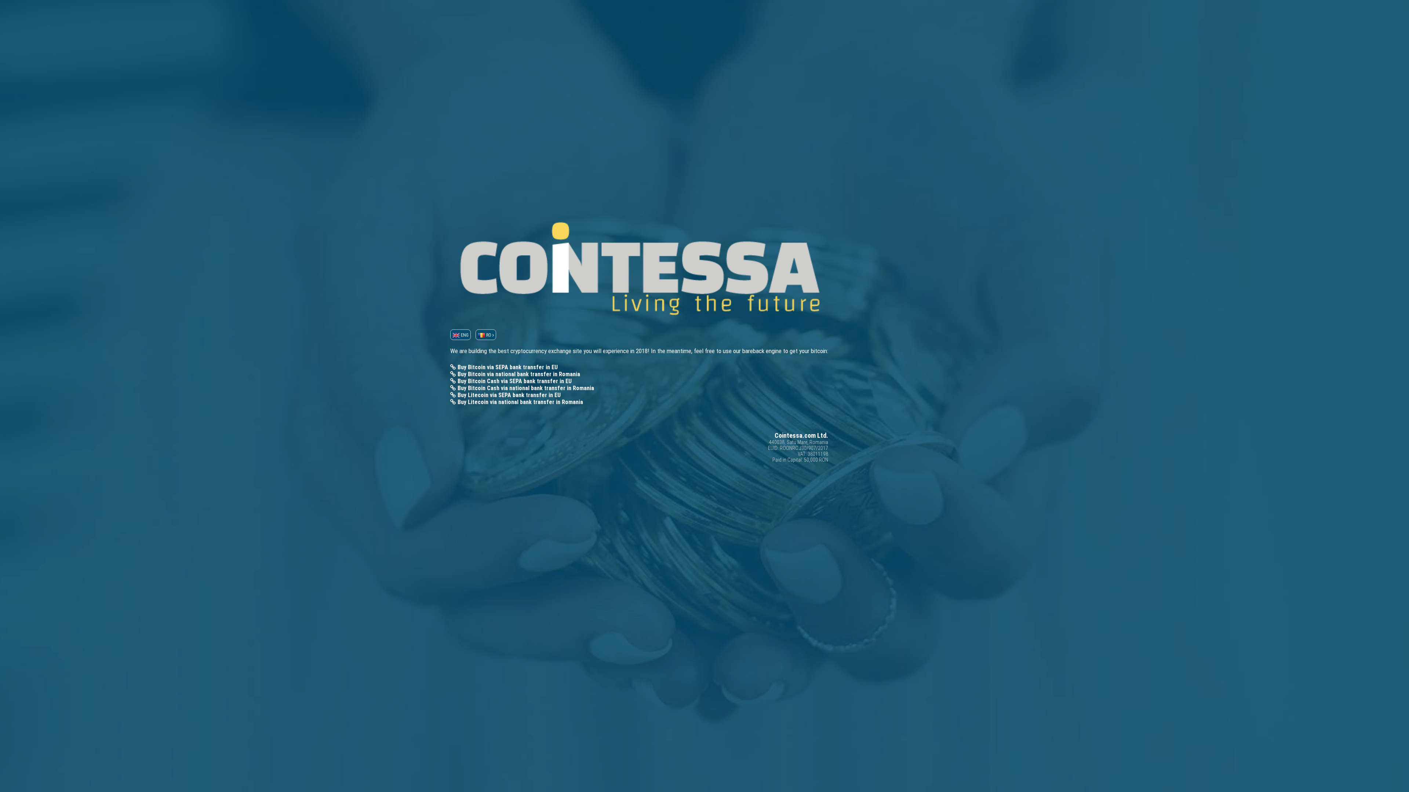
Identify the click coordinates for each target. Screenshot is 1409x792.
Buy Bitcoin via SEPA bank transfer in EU (508, 367)
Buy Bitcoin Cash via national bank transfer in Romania (526, 388)
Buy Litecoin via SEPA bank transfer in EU (509, 395)
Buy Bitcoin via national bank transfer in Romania (519, 374)
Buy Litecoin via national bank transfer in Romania (520, 402)
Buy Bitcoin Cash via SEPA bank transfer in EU (515, 381)
